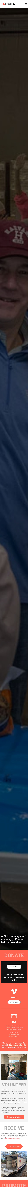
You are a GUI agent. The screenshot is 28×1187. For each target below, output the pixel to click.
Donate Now (14, 967)
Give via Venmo (14, 1002)
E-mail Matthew (14, 1146)
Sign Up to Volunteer (14, 1117)
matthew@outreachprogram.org (12, 1138)
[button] (26, 4)
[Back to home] (8, 4)
